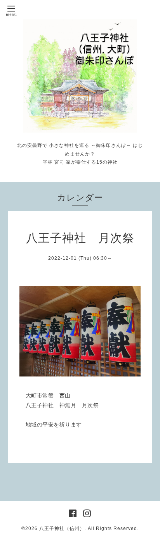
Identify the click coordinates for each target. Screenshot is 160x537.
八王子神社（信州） (62, 528)
